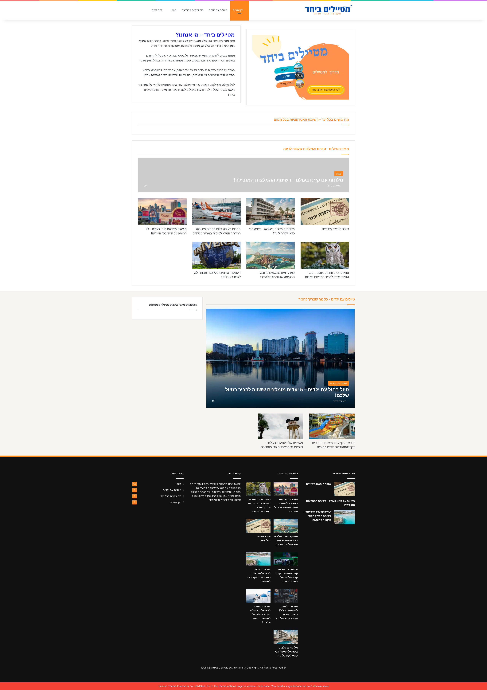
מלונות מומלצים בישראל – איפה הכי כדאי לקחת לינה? (286, 651)
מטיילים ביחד (334, 185)
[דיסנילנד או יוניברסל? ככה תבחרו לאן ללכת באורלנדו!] (216, 255)
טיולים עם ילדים (217, 10)
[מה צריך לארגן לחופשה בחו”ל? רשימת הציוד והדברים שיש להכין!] (286, 596)
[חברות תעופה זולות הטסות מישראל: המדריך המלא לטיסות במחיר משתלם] (216, 211)
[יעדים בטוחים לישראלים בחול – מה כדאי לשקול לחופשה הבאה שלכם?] (258, 596)
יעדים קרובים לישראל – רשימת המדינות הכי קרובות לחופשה (317, 515)
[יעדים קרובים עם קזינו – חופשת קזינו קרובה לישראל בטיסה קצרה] (286, 559)
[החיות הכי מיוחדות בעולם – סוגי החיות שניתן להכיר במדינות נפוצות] (325, 255)
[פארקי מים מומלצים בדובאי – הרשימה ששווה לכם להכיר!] (270, 255)
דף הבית (238, 10)
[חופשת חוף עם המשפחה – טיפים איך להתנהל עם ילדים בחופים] (332, 426)
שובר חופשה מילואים (335, 229)
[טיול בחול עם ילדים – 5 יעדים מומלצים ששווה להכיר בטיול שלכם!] (280, 358)
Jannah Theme (167, 686)
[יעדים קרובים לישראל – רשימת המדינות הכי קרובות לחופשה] (344, 517)
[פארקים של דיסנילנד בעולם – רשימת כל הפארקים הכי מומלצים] (280, 426)
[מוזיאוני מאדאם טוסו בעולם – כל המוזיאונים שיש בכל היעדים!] (162, 211)
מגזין (174, 10)
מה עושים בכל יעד (192, 10)
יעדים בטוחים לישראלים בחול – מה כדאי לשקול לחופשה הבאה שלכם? (260, 614)
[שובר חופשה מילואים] (325, 211)
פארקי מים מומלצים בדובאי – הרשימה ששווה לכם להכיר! (286, 540)
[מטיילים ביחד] (326, 10)
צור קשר (157, 10)
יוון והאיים (175, 502)
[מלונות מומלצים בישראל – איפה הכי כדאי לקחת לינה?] (270, 211)
